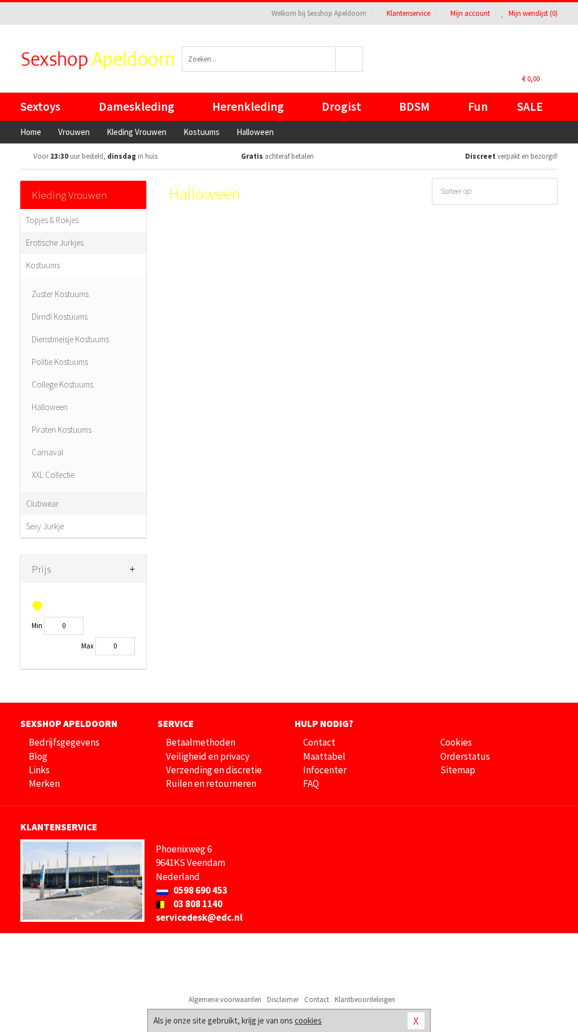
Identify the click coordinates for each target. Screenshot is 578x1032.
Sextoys (40, 106)
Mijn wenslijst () (532, 13)
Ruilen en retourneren (211, 783)
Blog (38, 756)
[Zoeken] (349, 59)
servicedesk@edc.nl (199, 917)
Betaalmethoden (200, 742)
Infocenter (325, 770)
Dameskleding (136, 106)
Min (37, 625)
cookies (308, 1020)
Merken (44, 783)
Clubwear (42, 503)
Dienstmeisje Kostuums (70, 339)
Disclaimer (283, 999)
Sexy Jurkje (45, 526)
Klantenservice (408, 13)
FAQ (311, 783)
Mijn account (470, 13)
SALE (530, 106)
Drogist (341, 106)
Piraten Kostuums (61, 429)
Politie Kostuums (60, 361)
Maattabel (324, 756)
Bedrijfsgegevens (64, 742)
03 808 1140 (197, 904)
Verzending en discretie (214, 770)
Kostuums (43, 265)
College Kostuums (62, 384)
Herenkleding (248, 106)
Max (87, 646)
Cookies (456, 742)
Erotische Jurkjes (55, 242)
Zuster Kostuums (60, 294)
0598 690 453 (199, 890)
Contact (319, 742)
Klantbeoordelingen (365, 999)
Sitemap (457, 770)
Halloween (50, 407)
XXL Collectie (53, 474)
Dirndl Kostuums (59, 316)
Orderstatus (465, 756)
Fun (478, 106)
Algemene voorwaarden (225, 999)
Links (39, 770)
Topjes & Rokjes (52, 220)
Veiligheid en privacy (207, 756)
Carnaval (47, 452)
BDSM (414, 106)
